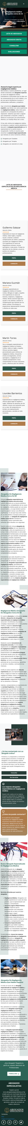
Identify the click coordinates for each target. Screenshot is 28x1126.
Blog (2, 1116)
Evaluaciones (14, 52)
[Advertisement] (14, 72)
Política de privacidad (7, 1119)
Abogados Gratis (14, 40)
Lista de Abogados (14, 34)
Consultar (14, 46)
